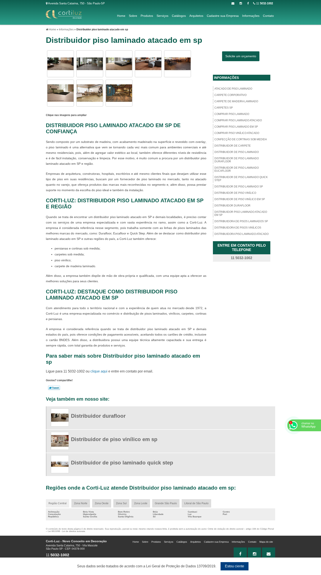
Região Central (57, 503)
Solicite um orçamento (240, 56)
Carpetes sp (223, 107)
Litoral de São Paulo (196, 503)
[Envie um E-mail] (232, 3)
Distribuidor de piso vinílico (235, 192)
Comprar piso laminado (231, 114)
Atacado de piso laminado (233, 88)
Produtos (147, 15)
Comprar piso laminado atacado (238, 120)
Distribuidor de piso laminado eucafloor (236, 169)
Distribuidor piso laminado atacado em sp (240, 213)
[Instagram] (241, 3)
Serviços (162, 15)
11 (264, 3)
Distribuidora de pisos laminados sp (241, 221)
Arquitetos (196, 15)
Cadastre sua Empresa (223, 15)
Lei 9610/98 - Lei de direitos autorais (66, 531)
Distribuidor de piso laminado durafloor (236, 160)
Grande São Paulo (166, 503)
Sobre (133, 15)
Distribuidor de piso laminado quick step (241, 179)
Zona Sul (121, 503)
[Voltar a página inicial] (64, 14)
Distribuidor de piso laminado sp (238, 186)
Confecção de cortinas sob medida (240, 139)
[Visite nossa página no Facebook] (248, 3)
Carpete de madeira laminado (236, 101)
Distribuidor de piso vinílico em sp (239, 199)
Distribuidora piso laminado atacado (241, 234)
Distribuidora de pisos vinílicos (237, 227)
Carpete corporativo (230, 95)
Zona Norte (80, 503)
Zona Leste (140, 503)
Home (121, 15)
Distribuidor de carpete (232, 145)
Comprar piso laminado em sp (236, 126)
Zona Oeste (102, 503)
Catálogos (179, 15)
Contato (268, 15)
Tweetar (54, 388)
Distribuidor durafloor (232, 205)
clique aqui (98, 371)
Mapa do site (266, 541)
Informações (250, 15)
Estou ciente (234, 566)
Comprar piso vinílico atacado (236, 133)
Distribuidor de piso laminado (236, 152)
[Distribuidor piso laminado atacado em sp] (60, 63)
